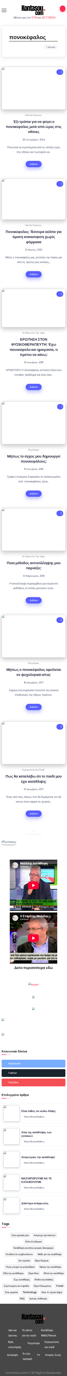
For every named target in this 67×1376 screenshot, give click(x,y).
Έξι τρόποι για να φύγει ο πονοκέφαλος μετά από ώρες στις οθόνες (33, 126)
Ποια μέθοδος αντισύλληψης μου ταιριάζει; (33, 565)
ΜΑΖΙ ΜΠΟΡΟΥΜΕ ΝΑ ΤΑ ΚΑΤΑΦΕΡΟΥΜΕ (36, 1180)
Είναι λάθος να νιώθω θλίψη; (38, 1111)
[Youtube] (33, 1082)
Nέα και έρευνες (33, 115)
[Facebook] (33, 1064)
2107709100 (49, 17)
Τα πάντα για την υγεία (33, 332)
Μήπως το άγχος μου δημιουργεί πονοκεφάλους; (33, 459)
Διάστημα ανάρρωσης (34, 1203)
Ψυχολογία (33, 449)
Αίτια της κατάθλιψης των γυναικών (36, 1134)
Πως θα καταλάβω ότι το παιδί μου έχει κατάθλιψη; (34, 779)
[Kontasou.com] (33, 10)
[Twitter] (33, 1073)
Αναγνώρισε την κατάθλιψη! (38, 1157)
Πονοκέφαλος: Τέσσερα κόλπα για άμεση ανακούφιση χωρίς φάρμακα (34, 237)
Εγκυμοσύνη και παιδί (33, 769)
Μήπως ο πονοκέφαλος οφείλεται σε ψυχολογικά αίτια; (33, 672)
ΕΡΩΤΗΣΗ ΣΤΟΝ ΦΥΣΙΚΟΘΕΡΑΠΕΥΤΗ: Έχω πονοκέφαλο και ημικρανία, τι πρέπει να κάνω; (34, 347)
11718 (34, 17)
